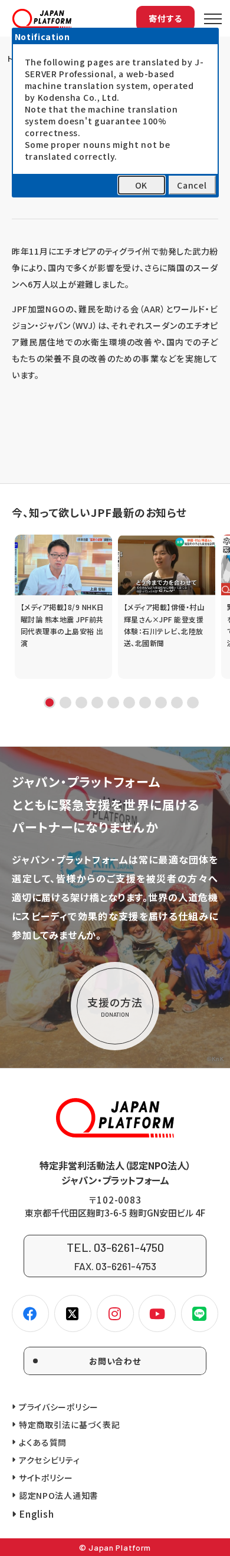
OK (141, 185)
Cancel (191, 185)
